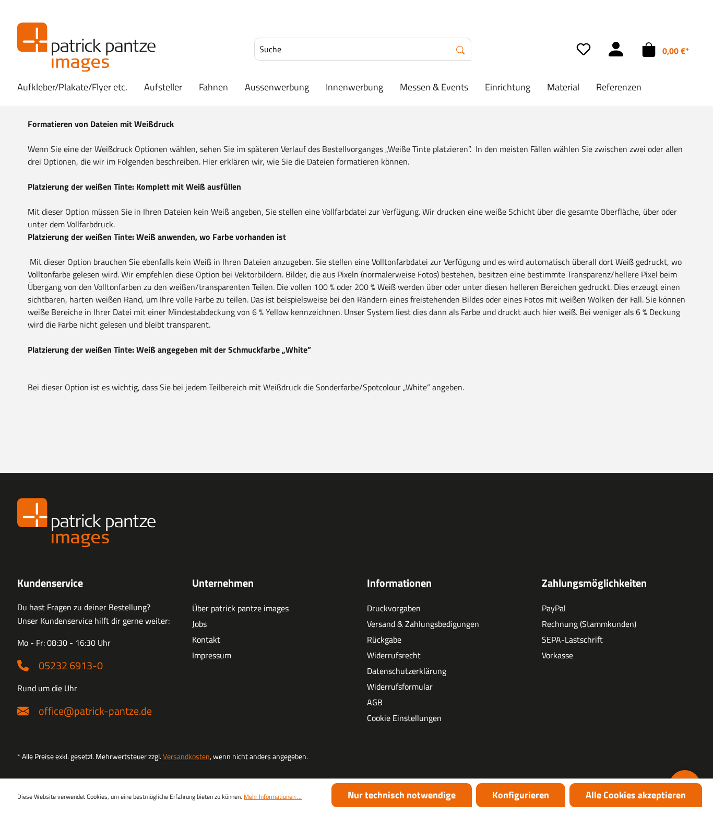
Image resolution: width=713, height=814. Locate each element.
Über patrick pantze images (240, 608)
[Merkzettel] (583, 49)
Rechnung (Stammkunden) (589, 624)
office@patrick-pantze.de (95, 711)
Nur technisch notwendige (402, 795)
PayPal (554, 608)
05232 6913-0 (71, 665)
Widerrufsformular (400, 686)
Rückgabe (384, 639)
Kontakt (206, 639)
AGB (375, 702)
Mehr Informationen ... (273, 796)
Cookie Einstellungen (404, 718)
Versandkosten (186, 756)
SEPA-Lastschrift (572, 639)
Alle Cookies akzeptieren (636, 795)
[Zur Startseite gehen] (86, 47)
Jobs (199, 624)
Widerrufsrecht (394, 655)
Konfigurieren (520, 795)
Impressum (211, 655)
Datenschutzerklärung (406, 671)
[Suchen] (461, 49)
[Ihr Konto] (615, 49)
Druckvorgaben (394, 608)
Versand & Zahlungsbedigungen (423, 624)
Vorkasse (557, 655)
